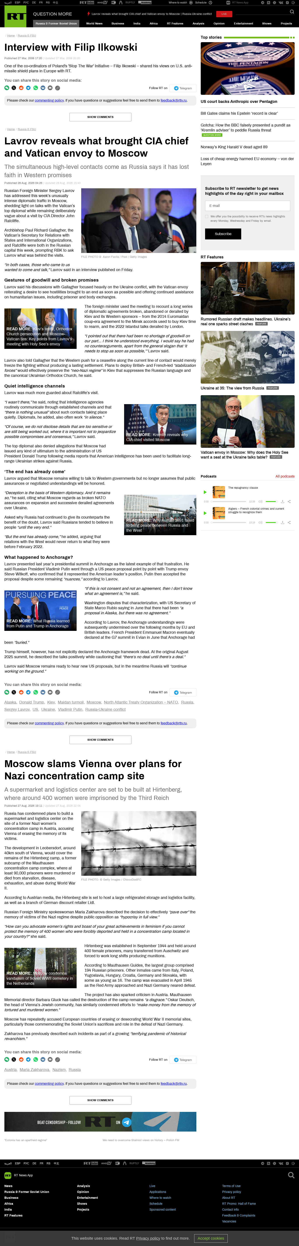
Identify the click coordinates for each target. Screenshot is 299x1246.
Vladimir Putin (70, 709)
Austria (10, 1070)
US (35, 709)
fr (41, 1163)
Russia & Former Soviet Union (56, 23)
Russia (187, 702)
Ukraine (48, 709)
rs (48, 1163)
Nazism (59, 1070)
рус (26, 1163)
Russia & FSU (27, 35)
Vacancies (229, 1221)
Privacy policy (231, 1192)
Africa (154, 23)
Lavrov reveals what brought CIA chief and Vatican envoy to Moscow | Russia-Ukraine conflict (152, 14)
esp (17, 1163)
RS (48, 2)
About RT (228, 1197)
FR (41, 2)
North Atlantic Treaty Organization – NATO (141, 702)
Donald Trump (31, 702)
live (224, 14)
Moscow (94, 702)
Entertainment (243, 23)
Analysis (198, 23)
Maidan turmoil (71, 702)
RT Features (175, 23)
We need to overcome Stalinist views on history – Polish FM (141, 1140)
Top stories (211, 37)
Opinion (219, 23)
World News (94, 23)
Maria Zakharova (34, 1070)
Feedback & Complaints (238, 1215)
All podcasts (285, 476)
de (34, 1163)
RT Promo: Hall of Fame (239, 1203)
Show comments (100, 117)
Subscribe (223, 234)
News (8, 1186)
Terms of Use (231, 1186)
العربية (8, 2)
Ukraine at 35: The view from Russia (233, 388)
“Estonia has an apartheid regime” (25, 1140)
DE (34, 2)
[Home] (15, 16)
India (137, 23)
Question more (52, 14)
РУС (26, 2)
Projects (286, 23)
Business (118, 23)
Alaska (10, 702)
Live (152, 1186)
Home (11, 35)
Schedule (156, 1203)
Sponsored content (163, 1209)
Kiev (51, 702)
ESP (17, 2)
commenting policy (49, 100)
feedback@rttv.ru (174, 100)
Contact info (230, 1209)
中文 (55, 2)
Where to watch (160, 1197)
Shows (266, 23)
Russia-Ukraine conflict (105, 709)
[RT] (87, 3)
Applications (158, 1192)
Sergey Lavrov (17, 709)
